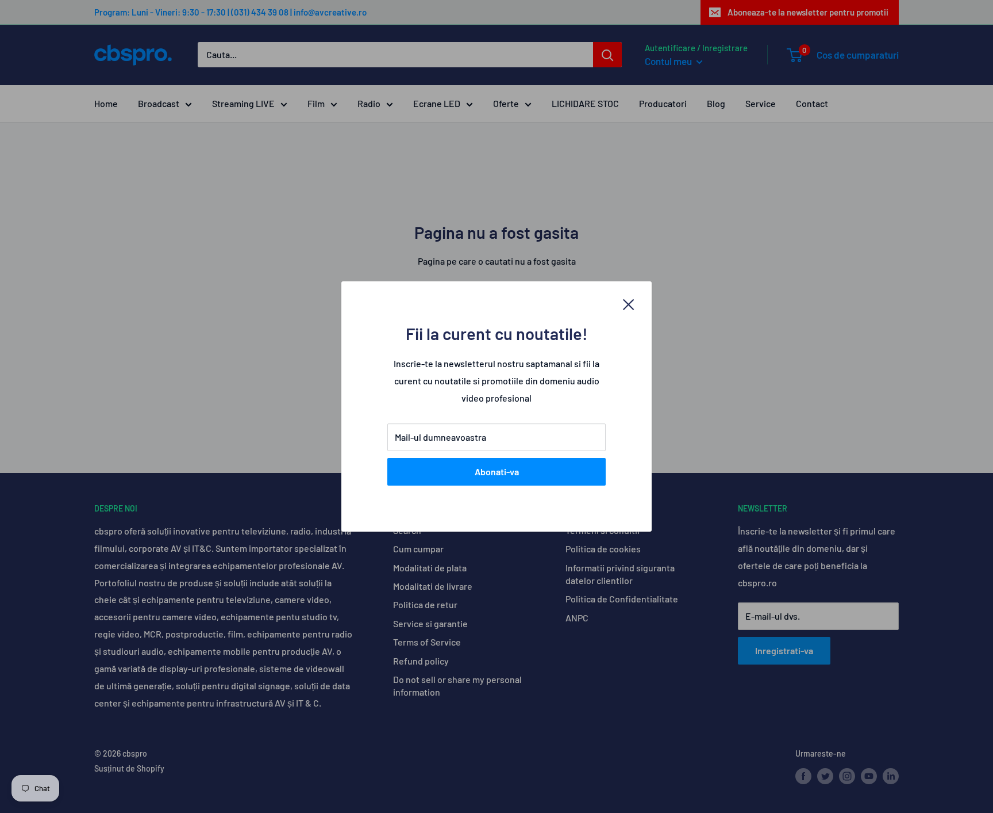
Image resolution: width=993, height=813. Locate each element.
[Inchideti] (628, 303)
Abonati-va (497, 471)
